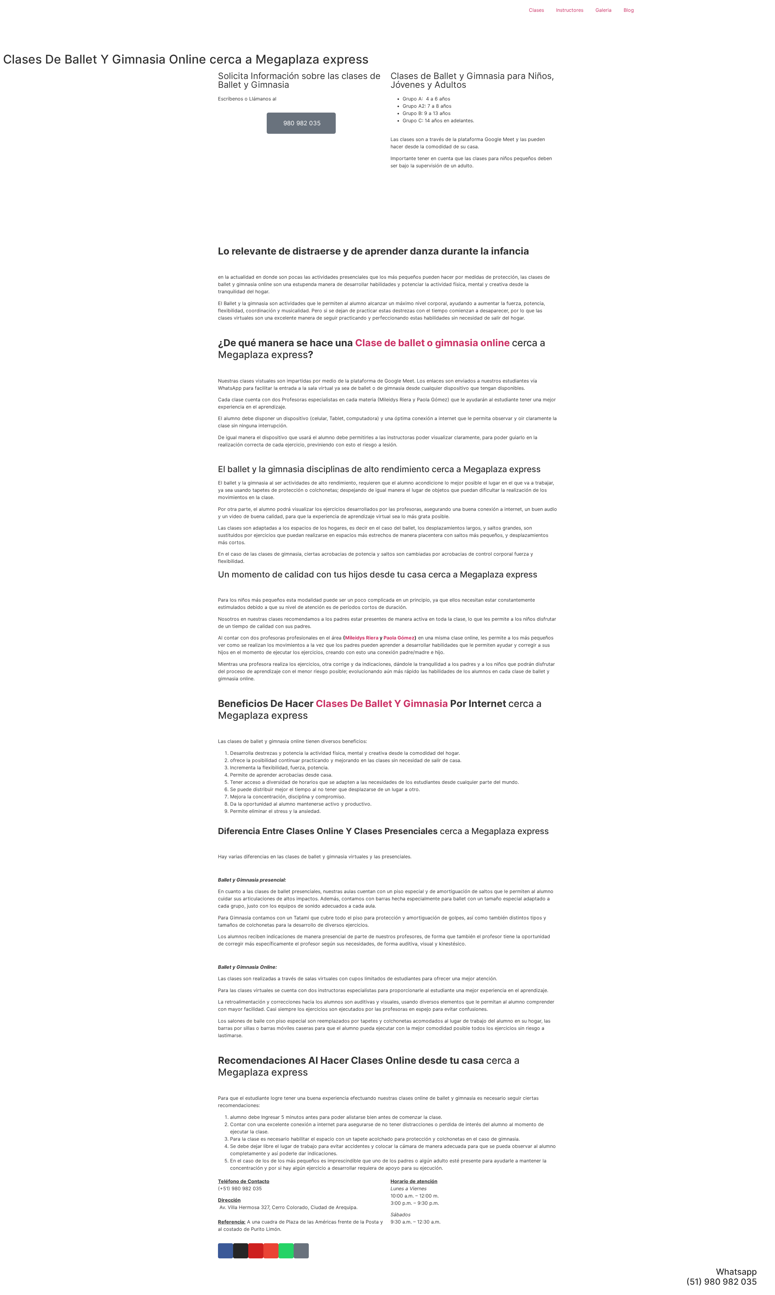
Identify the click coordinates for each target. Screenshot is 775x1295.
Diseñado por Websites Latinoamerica (434, 1240)
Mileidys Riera (361, 638)
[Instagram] (240, 1250)
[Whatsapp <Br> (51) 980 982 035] (764, 1272)
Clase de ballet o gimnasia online (433, 343)
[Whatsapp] (286, 1250)
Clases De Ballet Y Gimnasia (382, 703)
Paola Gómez (399, 638)
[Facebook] (225, 1250)
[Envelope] (271, 1250)
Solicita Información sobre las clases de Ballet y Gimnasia (299, 80)
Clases (536, 10)
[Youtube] (255, 1250)
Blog (629, 10)
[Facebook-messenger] (301, 1250)
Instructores (569, 10)
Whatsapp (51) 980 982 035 (721, 1277)
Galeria (603, 10)
